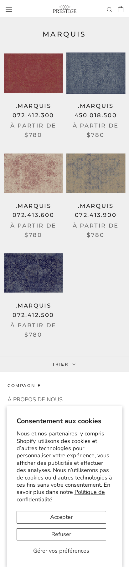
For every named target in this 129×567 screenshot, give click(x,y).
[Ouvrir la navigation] (9, 9)
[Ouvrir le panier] (120, 9)
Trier (61, 364)
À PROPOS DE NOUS (35, 399)
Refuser (61, 534)
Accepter (61, 517)
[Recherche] (109, 9)
